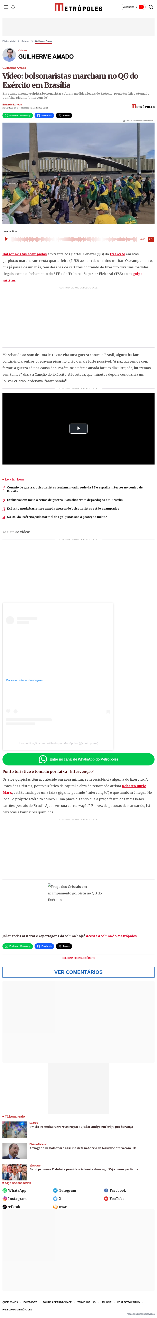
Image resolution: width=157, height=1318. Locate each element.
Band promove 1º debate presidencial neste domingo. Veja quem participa (83, 1169)
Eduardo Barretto (12, 104)
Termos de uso (86, 1302)
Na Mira (33, 1123)
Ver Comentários (78, 972)
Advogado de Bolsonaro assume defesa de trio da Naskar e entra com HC (82, 1148)
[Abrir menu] (6, 7)
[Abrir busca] (151, 7)
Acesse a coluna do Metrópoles (111, 936)
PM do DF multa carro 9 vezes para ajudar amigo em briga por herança (81, 1127)
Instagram (17, 1199)
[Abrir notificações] (12, 7)
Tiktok (14, 1207)
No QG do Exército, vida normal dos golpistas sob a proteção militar (57, 517)
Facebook (118, 1190)
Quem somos (10, 1302)
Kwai (63, 1207)
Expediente (30, 1302)
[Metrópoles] (78, 7)
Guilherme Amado (43, 41)
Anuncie (106, 1302)
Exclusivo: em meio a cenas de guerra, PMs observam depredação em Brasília (65, 500)
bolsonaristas (72, 958)
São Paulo (34, 1165)
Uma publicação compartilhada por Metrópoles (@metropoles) (58, 743)
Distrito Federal (37, 1144)
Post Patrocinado (128, 1302)
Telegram (67, 1190)
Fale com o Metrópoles (17, 1309)
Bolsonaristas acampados (24, 254)
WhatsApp (17, 1190)
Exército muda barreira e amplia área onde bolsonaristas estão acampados (63, 508)
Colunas (25, 41)
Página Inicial (9, 41)
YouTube (117, 1199)
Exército (117, 254)
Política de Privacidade (57, 1302)
